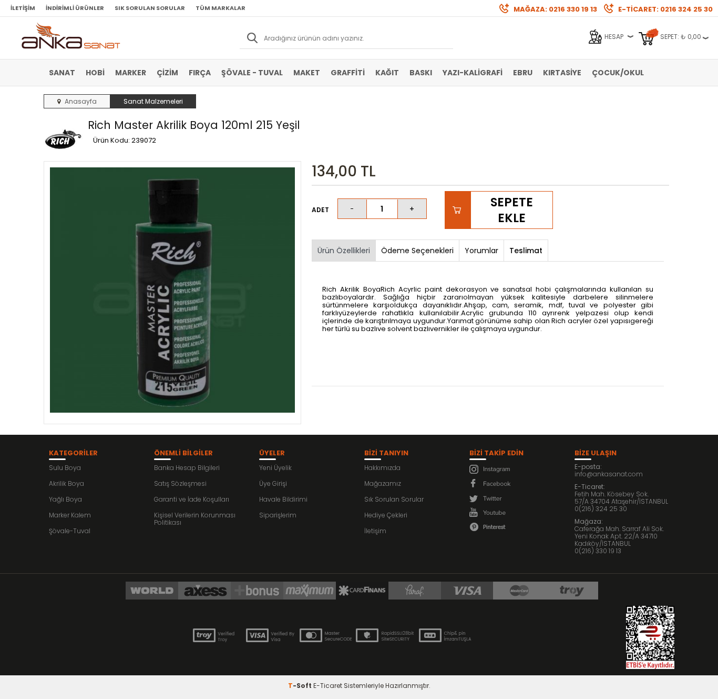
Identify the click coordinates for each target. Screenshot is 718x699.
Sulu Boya (65, 467)
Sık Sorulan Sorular (150, 8)
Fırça (200, 72)
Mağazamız (382, 483)
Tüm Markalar (220, 8)
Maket (306, 72)
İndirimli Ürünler (75, 8)
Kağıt (387, 72)
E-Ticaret (327, 685)
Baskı (420, 72)
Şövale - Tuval (252, 72)
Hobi (95, 72)
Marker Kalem (70, 515)
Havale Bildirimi (283, 499)
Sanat (62, 72)
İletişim (23, 8)
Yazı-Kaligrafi (472, 72)
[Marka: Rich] (63, 138)
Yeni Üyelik (275, 467)
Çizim (167, 72)
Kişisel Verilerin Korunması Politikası (194, 519)
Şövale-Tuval (69, 530)
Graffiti (348, 72)
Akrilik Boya (66, 483)
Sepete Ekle (511, 210)
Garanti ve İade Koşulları (191, 499)
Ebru (522, 72)
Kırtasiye (562, 72)
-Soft (300, 685)
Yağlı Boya (65, 499)
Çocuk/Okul (618, 72)
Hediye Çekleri (385, 515)
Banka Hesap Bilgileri (187, 467)
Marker (130, 72)
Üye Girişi (273, 483)
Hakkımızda (382, 467)
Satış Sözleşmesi (180, 483)
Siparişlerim (277, 515)
